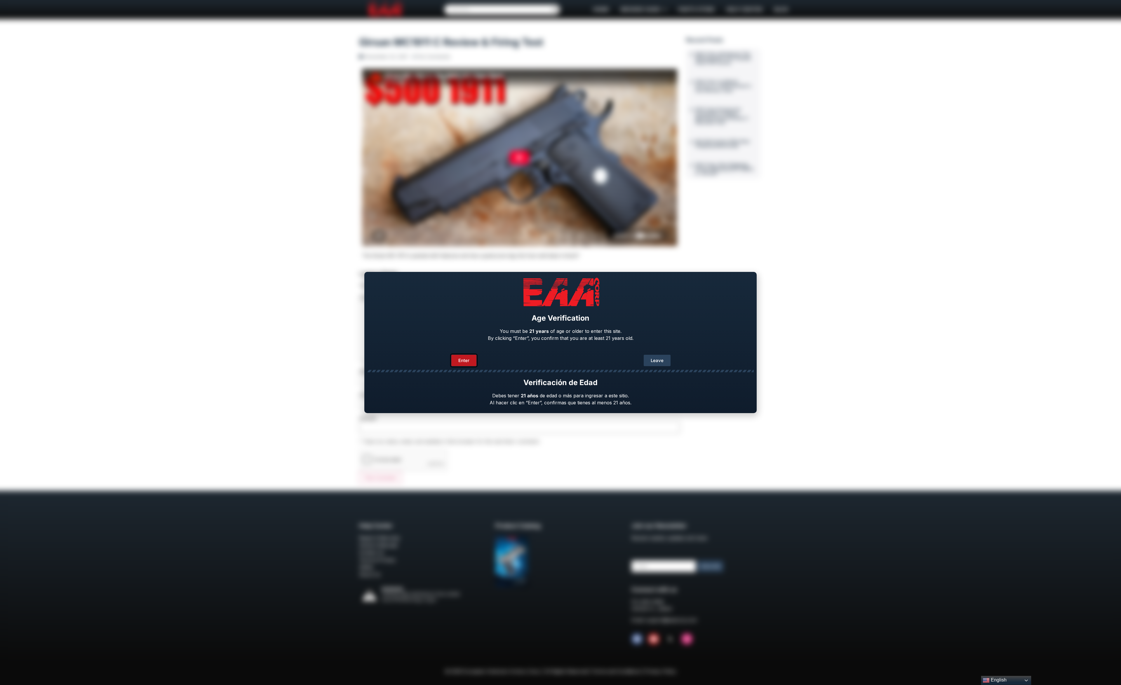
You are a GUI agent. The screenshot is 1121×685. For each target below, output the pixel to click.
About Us (369, 574)
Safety (366, 567)
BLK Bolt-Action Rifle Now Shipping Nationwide (722, 143)
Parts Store (696, 9)
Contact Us (371, 552)
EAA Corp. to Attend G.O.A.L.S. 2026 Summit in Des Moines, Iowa (723, 86)
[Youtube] (653, 638)
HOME (601, 9)
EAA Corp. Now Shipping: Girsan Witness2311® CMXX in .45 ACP (724, 169)
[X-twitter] (670, 638)
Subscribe (710, 566)
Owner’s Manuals (378, 545)
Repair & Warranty (379, 538)
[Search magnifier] (555, 10)
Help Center (744, 9)
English (998, 679)
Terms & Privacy (377, 560)
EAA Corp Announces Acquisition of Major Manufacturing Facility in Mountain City (721, 115)
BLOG (781, 9)
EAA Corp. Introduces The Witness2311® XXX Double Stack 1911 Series (723, 58)
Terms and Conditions (616, 671)
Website (367, 418)
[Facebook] (637, 638)
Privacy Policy (660, 671)
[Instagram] (686, 638)
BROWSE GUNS (640, 9)
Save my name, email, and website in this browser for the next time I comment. (452, 441)
